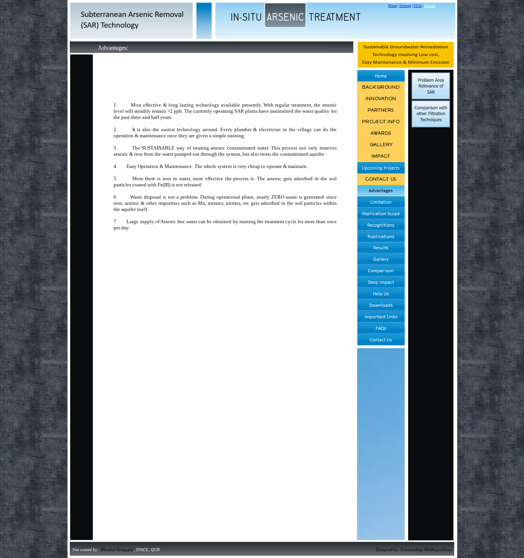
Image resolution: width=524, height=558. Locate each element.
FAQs (418, 6)
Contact (430, 6)
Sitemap (405, 6)
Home (392, 6)
